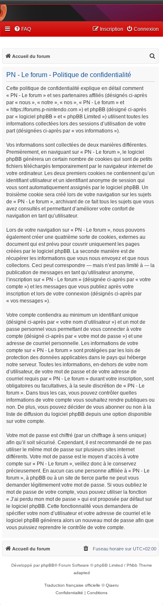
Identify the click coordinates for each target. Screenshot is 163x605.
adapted (82, 572)
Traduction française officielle (72, 585)
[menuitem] (22, 29)
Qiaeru (112, 585)
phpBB (47, 565)
